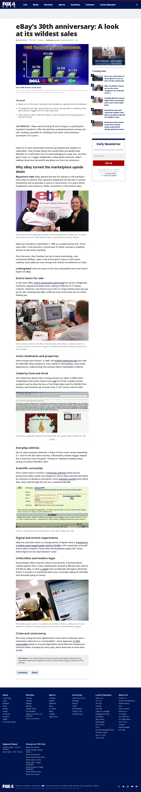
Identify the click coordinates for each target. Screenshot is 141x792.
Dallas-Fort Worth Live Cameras (34, 715)
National (6, 703)
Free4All (98, 706)
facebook (119, 786)
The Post (99, 703)
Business (6, 717)
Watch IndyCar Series (33, 760)
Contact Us (123, 698)
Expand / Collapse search (137, 4)
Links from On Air (78, 698)
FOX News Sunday (9, 722)
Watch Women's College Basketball (34, 768)
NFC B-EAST (100, 724)
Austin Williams (22, 40)
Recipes (75, 703)
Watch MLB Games (33, 754)
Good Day (77, 695)
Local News (7, 698)
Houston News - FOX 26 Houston (11, 748)
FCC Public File (124, 717)
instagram (128, 786)
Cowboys (52, 698)
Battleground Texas (103, 714)
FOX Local (32, 40)
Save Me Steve (77, 714)
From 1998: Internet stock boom (28, 87)
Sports (52, 695)
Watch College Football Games (34, 751)
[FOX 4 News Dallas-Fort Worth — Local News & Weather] (10, 4)
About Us (123, 695)
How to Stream (124, 709)
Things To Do (77, 711)
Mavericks (52, 703)
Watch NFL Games (32, 747)
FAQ (120, 706)
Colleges (52, 714)
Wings (51, 711)
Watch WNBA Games (33, 772)
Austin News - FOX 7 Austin (12, 752)
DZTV (98, 727)
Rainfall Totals (31, 709)
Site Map (122, 730)
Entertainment (77, 709)
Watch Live (99, 698)
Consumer (41, 40)
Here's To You (101, 735)
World (5, 706)
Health (5, 719)
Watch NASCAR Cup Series (35, 757)
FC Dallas (52, 709)
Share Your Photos (32, 719)
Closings (29, 701)
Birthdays (75, 701)
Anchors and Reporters (127, 701)
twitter (123, 786)
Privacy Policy (111, 173)
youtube (132, 786)
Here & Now (100, 738)
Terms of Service (110, 175)
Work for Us (123, 711)
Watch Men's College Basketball (33, 763)
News (34, 672)
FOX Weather (30, 711)
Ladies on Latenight (103, 711)
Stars (51, 706)
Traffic (74, 706)
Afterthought (100, 722)
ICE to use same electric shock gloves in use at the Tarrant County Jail (114, 78)
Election (5, 709)
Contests (122, 724)
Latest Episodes (103, 695)
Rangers (52, 701)
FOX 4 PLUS (123, 722)
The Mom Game (101, 732)
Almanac (29, 706)
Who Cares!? (100, 719)
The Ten (98, 701)
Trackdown (99, 717)
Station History (124, 703)
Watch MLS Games (33, 774)
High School (53, 717)
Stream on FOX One (35, 744)
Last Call (99, 709)
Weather (30, 695)
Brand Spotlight (124, 727)
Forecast (29, 698)
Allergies (29, 703)
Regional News (10, 744)
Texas (5, 701)
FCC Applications (125, 719)
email (136, 786)
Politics (5, 711)
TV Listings (122, 714)
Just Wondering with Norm (105, 730)
